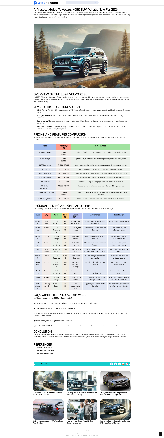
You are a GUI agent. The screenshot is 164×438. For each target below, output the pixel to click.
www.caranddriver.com (45, 351)
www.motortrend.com (45, 354)
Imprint (68, 435)
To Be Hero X (90, 431)
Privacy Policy (75, 435)
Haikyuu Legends (75, 431)
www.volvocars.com (44, 347)
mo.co (83, 431)
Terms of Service (93, 435)
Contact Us (84, 435)
